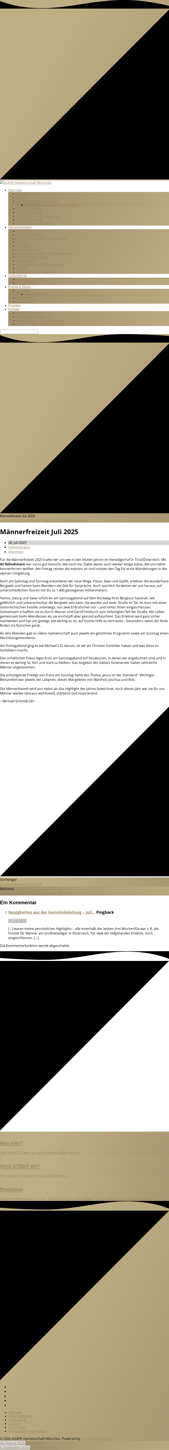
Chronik (22, 197)
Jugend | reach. (27, 249)
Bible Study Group (29, 234)
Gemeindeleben (20, 227)
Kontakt (13, 309)
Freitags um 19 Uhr (30, 279)
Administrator (19, 547)
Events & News (19, 287)
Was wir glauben (28, 193)
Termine (22, 290)
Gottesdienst (17, 275)
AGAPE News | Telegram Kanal (39, 320)
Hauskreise (24, 246)
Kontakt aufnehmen (30, 313)
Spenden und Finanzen (33, 223)
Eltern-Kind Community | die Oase (41, 238)
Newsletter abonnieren (33, 316)
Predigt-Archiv (26, 283)
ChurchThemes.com (96, 1438)
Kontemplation (27, 261)
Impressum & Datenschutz (27, 1431)
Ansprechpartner (28, 212)
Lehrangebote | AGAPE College (39, 264)
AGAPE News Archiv (25, 520)
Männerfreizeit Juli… (73, 520)
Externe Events (36, 294)
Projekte (14, 305)
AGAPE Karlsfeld (29, 220)
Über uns (15, 190)
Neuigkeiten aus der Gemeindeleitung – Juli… (51, 912)
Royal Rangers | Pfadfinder (36, 272)
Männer (22, 268)
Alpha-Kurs (24, 231)
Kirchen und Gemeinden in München (51, 205)
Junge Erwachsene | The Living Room (44, 253)
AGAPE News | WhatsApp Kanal (40, 324)
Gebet (20, 242)
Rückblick (23, 298)
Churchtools (17, 1427)
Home (4, 520)
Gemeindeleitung (29, 208)
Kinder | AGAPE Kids (31, 257)
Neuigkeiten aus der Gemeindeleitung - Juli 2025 (36, 893)
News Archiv (25, 301)
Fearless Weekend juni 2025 (21, 884)
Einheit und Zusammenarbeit (37, 201)
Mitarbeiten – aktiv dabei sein (37, 216)
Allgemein (49, 520)
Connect (14, 1423)
